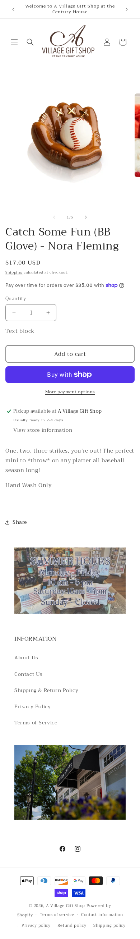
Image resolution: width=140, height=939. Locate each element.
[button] (14, 42)
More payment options (70, 392)
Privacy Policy (32, 706)
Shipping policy (109, 925)
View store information (42, 430)
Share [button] (20, 522)
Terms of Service (35, 722)
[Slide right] (86, 217)
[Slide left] (54, 217)
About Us (26, 657)
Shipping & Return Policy (46, 690)
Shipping (14, 272)
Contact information (102, 914)
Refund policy (71, 925)
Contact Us (28, 674)
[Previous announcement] (13, 9)
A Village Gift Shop (65, 905)
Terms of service (57, 914)
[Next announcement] (127, 9)
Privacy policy (36, 925)
